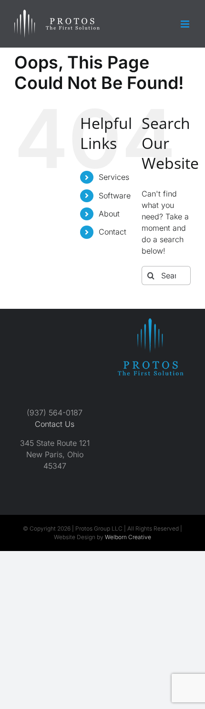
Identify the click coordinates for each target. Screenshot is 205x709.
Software (115, 195)
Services (114, 177)
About (109, 213)
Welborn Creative (128, 537)
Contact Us (54, 424)
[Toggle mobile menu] (186, 24)
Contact (112, 231)
